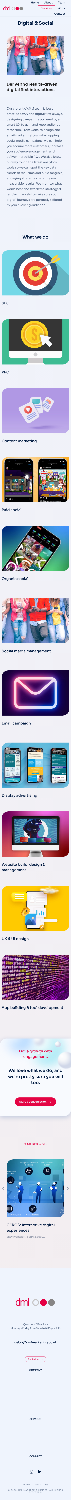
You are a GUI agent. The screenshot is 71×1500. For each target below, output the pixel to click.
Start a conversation (33, 1101)
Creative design (16, 1237)
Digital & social (35, 1237)
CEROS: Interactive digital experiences (31, 1228)
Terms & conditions (35, 1485)
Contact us (33, 1359)
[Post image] (35, 1188)
